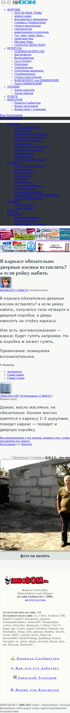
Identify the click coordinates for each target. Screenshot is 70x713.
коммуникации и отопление (31, 32)
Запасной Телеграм (37, 677)
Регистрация (14, 115)
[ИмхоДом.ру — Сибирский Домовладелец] (18, 3)
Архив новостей (24, 89)
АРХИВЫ (13, 86)
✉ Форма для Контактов (35, 689)
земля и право (22, 15)
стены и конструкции (27, 25)
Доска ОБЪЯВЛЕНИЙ (28, 83)
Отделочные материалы (29, 70)
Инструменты (22, 54)
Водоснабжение (24, 57)
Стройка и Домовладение (30, 22)
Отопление (21, 64)
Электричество (23, 67)
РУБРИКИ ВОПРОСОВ (29, 51)
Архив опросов (23, 93)
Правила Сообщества (27, 102)
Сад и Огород (22, 60)
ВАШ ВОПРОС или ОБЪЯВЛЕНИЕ (36, 80)
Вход (3, 115)
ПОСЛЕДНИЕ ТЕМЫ (28, 12)
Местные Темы (23, 41)
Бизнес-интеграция (26, 105)
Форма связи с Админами (30, 109)
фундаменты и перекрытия (30, 19)
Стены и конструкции (27, 77)
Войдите (27, 444)
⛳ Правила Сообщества (35, 658)
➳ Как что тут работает (35, 668)
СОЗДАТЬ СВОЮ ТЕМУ (30, 44)
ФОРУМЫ (13, 9)
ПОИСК (12, 96)
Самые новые (15, 374)
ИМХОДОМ (14, 99)
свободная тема (23, 38)
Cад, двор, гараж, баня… (29, 35)
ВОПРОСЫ (14, 48)
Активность (14, 371)
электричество (23, 28)
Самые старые (16, 377)
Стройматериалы (24, 73)
